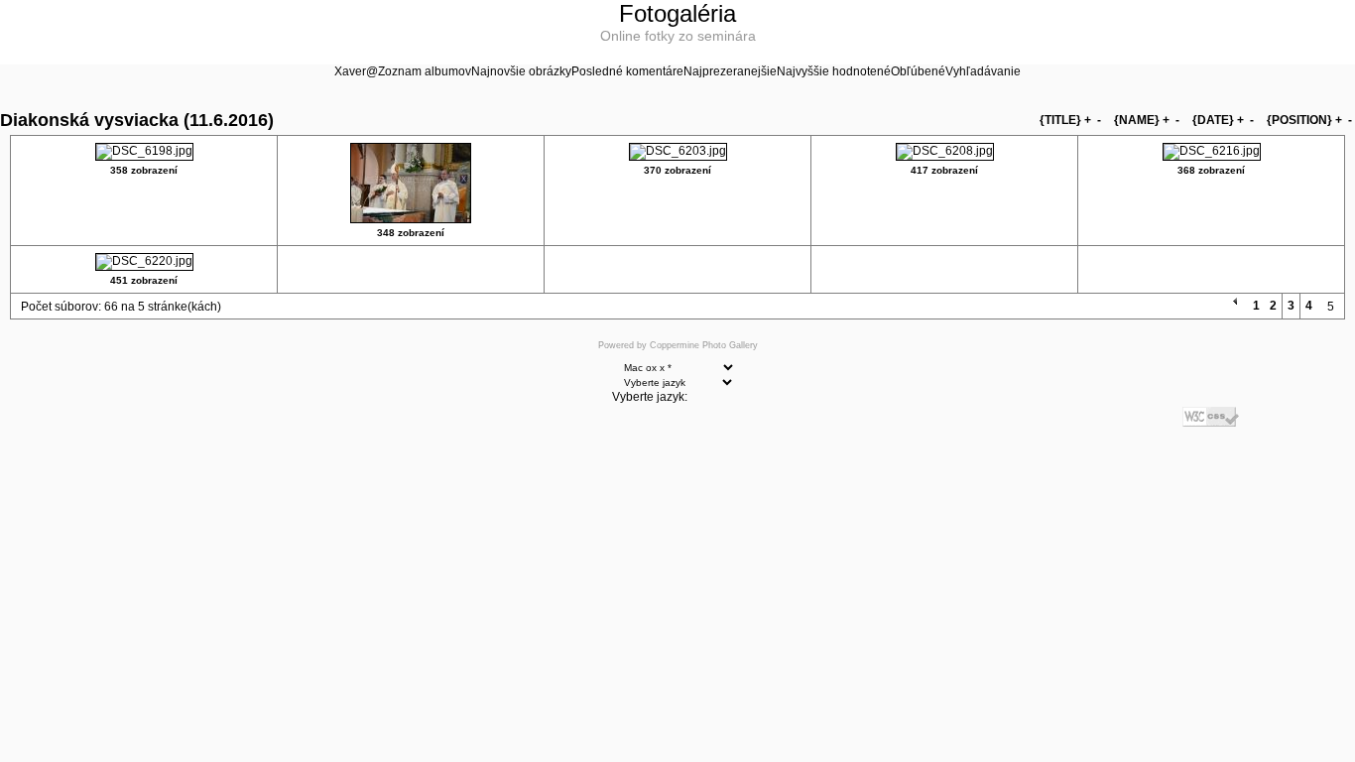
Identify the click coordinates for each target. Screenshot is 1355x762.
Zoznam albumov (424, 71)
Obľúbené (918, 71)
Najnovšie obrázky (521, 71)
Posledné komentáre (627, 71)
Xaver (350, 71)
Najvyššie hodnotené (834, 71)
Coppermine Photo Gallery (704, 345)
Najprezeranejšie (730, 71)
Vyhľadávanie (983, 71)
